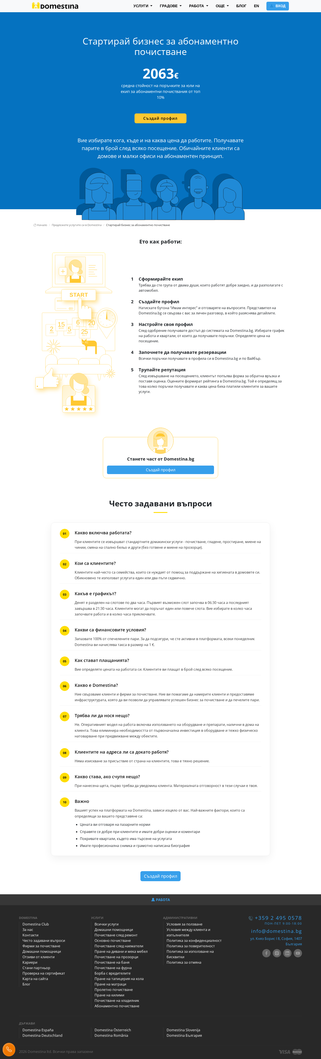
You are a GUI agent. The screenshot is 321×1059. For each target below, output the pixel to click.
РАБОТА (197, 6)
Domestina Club (35, 924)
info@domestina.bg (276, 931)
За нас (27, 929)
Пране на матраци (110, 984)
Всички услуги (107, 924)
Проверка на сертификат (43, 973)
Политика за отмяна (184, 962)
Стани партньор (36, 967)
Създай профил (160, 118)
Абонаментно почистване (117, 1006)
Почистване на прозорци (116, 956)
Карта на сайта (35, 978)
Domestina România (111, 1035)
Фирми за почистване (41, 946)
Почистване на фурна (113, 967)
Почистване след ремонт (116, 935)
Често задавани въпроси (43, 940)
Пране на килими (109, 995)
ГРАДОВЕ (169, 6)
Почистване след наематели (119, 946)
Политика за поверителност (191, 946)
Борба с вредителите (113, 973)
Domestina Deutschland (42, 1035)
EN (256, 6)
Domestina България (184, 1035)
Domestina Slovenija (183, 1030)
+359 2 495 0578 (278, 917)
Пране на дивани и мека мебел (121, 951)
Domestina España (38, 1030)
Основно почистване (113, 940)
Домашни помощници (41, 951)
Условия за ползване (184, 924)
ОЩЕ (221, 6)
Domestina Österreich (113, 1030)
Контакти (30, 935)
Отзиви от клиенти (38, 956)
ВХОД (280, 6)
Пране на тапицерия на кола (119, 978)
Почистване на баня (112, 962)
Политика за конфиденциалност (194, 940)
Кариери (29, 962)
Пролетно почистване (114, 989)
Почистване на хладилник (117, 1000)
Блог (26, 984)
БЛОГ (241, 6)
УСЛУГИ (141, 6)
